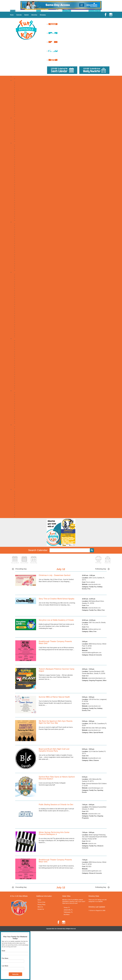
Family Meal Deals (21, 405)
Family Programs (21, 360)
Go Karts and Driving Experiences (25, 170)
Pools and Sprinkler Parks (23, 191)
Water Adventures (21, 218)
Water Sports (19, 486)
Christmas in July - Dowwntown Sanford (54, 575)
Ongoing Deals (20, 505)
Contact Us (41, 909)
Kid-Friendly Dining (21, 410)
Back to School (20, 493)
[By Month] (15, 559)
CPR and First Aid (21, 236)
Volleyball (18, 484)
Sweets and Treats (21, 421)
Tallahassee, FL (68, 912)
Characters (19, 286)
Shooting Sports (20, 464)
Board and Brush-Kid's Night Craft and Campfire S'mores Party (54, 750)
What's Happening (17, 489)
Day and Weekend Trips (22, 155)
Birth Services (20, 229)
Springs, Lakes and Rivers (23, 208)
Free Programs (20, 362)
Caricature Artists (21, 283)
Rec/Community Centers (23, 197)
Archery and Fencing (22, 426)
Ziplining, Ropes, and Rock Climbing (26, 220)
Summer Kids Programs (22, 383)
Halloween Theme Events (23, 504)
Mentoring (19, 365)
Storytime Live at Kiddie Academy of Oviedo (56, 620)
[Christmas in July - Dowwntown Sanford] (25, 580)
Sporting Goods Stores (22, 419)
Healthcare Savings (21, 247)
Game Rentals (20, 304)
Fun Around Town (17, 143)
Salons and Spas (20, 200)
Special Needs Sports (22, 469)
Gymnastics (19, 444)
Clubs (17, 349)
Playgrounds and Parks (22, 190)
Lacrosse (18, 452)
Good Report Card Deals (23, 502)
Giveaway (43, 15)
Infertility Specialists (21, 249)
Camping (18, 152)
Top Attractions (20, 213)
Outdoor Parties (20, 313)
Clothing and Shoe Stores (23, 398)
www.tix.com (92, 843)
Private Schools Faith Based (24, 102)
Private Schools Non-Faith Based (25, 103)
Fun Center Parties (21, 303)
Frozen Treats (20, 408)
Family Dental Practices (22, 243)
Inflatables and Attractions (23, 306)
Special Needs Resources (23, 136)
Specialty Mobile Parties (22, 331)
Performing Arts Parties (22, 321)
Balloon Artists (20, 277)
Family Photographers (22, 125)
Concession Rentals (21, 290)
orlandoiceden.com (94, 813)
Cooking (18, 351)
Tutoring (18, 112)
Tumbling (18, 482)
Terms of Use (41, 902)
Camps (14, 77)
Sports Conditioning (21, 473)
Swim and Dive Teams (22, 477)
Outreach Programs (21, 371)
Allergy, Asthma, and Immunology (25, 224)
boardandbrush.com (94, 758)
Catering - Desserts (21, 285)
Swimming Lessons (21, 478)
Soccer (18, 468)
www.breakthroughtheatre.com (91, 652)
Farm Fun (19, 500)
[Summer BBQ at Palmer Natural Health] (25, 704)
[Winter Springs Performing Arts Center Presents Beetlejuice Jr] (25, 841)
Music (17, 367)
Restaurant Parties (21, 326)
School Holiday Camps (22, 78)
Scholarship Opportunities (23, 107)
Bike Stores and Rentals (22, 394)
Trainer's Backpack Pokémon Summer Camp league (56, 670)
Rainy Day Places (21, 195)
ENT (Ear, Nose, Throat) (23, 240)
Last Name (5, 966)
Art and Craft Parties (21, 276)
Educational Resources (22, 87)
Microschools (19, 96)
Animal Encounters (21, 145)
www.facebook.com (94, 584)
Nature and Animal (21, 369)
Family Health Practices (22, 245)
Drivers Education (21, 358)
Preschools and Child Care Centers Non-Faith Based (31, 100)
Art (17, 342)
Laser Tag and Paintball (22, 179)
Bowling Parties (20, 279)
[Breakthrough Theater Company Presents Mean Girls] (25, 650)
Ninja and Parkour (21, 455)
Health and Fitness (21, 446)
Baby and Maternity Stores (23, 392)
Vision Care (19, 269)
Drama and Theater (21, 356)
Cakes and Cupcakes (22, 281)
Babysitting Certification (22, 344)
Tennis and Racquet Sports (23, 480)
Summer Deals (20, 509)
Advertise (34, 15)
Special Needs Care (21, 265)
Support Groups (20, 138)
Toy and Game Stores (22, 423)
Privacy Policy (41, 904)
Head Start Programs (22, 89)
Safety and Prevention (22, 374)
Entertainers (19, 297)
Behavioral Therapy (21, 225)
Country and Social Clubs (23, 154)
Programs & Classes (18, 338)
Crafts (17, 353)
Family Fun (93, 586)
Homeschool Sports (21, 448)
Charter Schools (20, 84)
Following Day (100, 569)
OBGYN (18, 252)
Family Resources (17, 118)
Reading (18, 105)
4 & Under (19, 340)
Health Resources (17, 222)
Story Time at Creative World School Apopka (56, 598)
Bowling (18, 150)
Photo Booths (19, 322)
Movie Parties (20, 312)
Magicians (19, 310)
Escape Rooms (20, 159)
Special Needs (98, 732)
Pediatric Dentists (21, 258)
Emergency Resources (22, 120)
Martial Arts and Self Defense (24, 453)
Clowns (18, 288)
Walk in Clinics (20, 270)
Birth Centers (19, 227)
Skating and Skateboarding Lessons (26, 466)
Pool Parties (19, 324)
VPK (17, 116)
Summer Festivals (21, 511)
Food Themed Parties (22, 301)
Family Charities (20, 121)
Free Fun (18, 164)
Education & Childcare (18, 80)
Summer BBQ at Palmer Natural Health (54, 697)
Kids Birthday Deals (21, 308)
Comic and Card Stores (22, 400)
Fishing (18, 163)
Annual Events (20, 491)
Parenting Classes (21, 373)
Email (3, 951)
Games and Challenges (22, 168)
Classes (96, 760)
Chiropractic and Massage (23, 234)
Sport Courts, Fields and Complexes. (26, 206)
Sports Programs (17, 425)
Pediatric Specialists (21, 261)
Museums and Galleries (22, 186)
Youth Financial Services (23, 141)
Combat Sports (20, 435)
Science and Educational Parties (25, 328)
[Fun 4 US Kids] (26, 30)
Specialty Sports (20, 471)
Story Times (19, 382)
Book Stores (19, 396)
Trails (17, 216)
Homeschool (19, 91)
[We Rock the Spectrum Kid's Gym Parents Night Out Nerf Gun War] (25, 730)
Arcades (18, 146)
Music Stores (19, 414)
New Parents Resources (23, 130)
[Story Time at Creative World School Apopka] (25, 600)
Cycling (18, 437)
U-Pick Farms (20, 516)
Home (12, 15)
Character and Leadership (23, 346)
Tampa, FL (67, 907)
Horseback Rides (21, 175)
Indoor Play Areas (21, 177)
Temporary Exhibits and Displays (25, 209)
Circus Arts (19, 347)
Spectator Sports (20, 204)
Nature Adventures (21, 188)
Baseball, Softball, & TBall (23, 428)
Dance (18, 355)
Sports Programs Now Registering (25, 475)
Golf (17, 443)
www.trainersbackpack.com (97, 678)
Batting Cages (20, 148)
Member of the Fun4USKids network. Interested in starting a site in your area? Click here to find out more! (73, 901)
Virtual (17, 387)
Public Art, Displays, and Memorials (26, 193)
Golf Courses (19, 172)
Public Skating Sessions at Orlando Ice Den (56, 804)
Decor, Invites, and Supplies (24, 294)
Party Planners (20, 319)
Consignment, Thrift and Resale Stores (27, 401)
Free (88, 589)
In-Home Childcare (21, 93)
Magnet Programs (21, 94)
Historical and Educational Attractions (26, 173)
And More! (67, 914)
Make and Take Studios (22, 182)
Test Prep (18, 111)
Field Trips (19, 161)
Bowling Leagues (21, 432)
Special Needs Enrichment (23, 378)
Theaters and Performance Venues (26, 211)
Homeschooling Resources (23, 129)
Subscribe (15, 974)
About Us (40, 907)
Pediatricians (19, 263)
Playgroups (19, 132)
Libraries (18, 181)
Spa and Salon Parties (22, 330)
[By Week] (24, 559)
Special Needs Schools (22, 109)
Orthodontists (19, 256)
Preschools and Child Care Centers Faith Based (29, 98)
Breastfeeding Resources (23, 231)
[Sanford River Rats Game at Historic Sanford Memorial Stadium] (25, 786)
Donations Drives (21, 495)
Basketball (19, 430)
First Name (5, 958)
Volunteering (19, 389)
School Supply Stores (22, 417)
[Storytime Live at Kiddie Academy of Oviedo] (25, 624)
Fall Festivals (19, 496)
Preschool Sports (21, 457)
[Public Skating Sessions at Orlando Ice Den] (25, 814)
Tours (17, 215)
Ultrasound (19, 267)
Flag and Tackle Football (23, 441)
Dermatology (19, 238)
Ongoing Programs (95, 680)
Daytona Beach (66, 11)
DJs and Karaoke (21, 295)
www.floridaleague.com (95, 788)
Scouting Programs (21, 376)
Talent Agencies (20, 139)
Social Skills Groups (21, 134)
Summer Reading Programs (24, 385)
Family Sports (20, 439)
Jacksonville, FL (68, 910)
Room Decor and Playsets (23, 416)
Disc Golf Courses (21, 157)
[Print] (98, 559)
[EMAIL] (108, 559)
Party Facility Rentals (22, 315)
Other (99, 610)
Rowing (18, 459)
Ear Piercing (19, 403)
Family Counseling (21, 242)
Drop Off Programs (21, 85)
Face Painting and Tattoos (23, 299)
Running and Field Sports (23, 461)
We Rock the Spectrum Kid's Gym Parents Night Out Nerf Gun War (55, 722)
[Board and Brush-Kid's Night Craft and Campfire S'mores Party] (25, 758)
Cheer (17, 434)
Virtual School (20, 114)
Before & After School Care (23, 82)
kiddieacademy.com (94, 629)
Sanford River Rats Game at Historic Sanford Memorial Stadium (57, 777)
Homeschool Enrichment (23, 364)
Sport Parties (19, 333)
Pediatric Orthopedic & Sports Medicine (27, 260)
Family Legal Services (22, 123)
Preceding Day (21, 569)
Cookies (18, 292)
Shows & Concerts (95, 655)
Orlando (38, 11)
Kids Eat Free (20, 412)
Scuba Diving (19, 462)
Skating (18, 202)
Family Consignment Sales (23, 498)
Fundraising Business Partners (24, 127)
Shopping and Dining (18, 391)
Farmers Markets (21, 407)
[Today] (34, 559)
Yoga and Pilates (20, 487)
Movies (18, 184)
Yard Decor (19, 337)
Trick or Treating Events (22, 514)
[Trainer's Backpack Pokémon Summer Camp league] (25, 678)
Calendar (19, 15)
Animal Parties (20, 274)
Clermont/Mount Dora (95, 11)
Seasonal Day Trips (21, 507)
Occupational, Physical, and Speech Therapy (28, 254)
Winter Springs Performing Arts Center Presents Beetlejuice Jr (54, 833)
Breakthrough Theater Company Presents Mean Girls (55, 642)
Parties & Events (17, 272)
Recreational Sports (21, 199)
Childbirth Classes (21, 233)
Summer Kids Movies (22, 513)
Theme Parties (20, 335)
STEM (17, 380)
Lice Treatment (20, 251)
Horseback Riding (21, 450)
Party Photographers (22, 317)
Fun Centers (19, 166)
